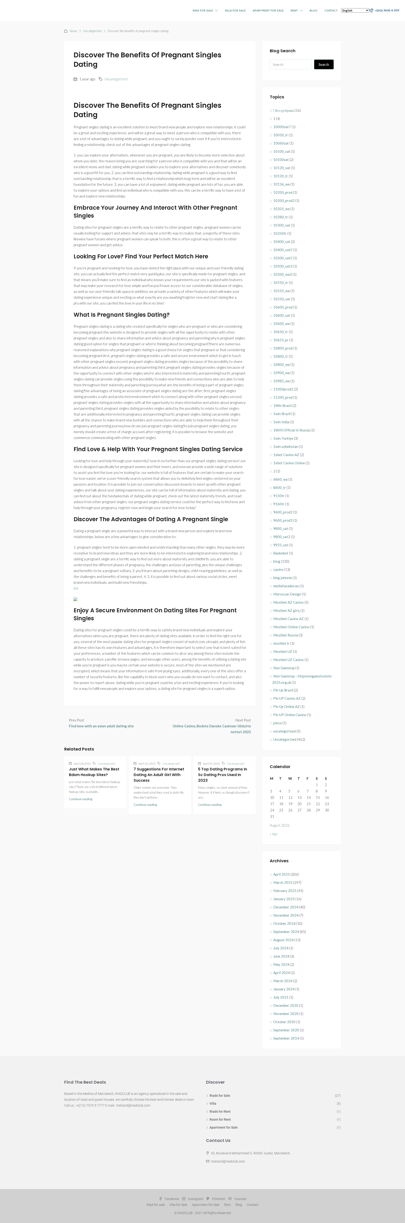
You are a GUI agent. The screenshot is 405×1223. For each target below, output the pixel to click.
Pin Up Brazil (283, 690)
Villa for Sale (235, 10)
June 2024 (281, 956)
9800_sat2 (281, 537)
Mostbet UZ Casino (288, 660)
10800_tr (280, 356)
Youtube (239, 1199)
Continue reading (80, 799)
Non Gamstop (284, 668)
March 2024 (282, 981)
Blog (313, 10)
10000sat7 (282, 127)
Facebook (172, 1199)
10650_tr (280, 332)
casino (278, 569)
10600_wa (281, 323)
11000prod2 (283, 389)
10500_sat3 (282, 266)
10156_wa (281, 184)
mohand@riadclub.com (228, 1161)
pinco (277, 723)
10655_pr (281, 340)
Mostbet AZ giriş (286, 610)
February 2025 (284, 890)
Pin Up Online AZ (286, 706)
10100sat (281, 159)
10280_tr (280, 217)
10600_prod (282, 307)
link (76, 588)
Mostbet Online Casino (291, 627)
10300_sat (281, 225)
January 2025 (284, 899)
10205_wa (281, 209)
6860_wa (280, 479)
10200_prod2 (284, 200)
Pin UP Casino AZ (287, 698)
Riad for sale (203, 10)
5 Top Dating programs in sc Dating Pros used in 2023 (222, 774)
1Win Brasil (282, 405)
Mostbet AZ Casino (288, 602)
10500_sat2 (282, 258)
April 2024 (281, 972)
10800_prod (282, 348)
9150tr (279, 496)
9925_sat (280, 545)
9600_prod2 (282, 512)
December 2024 (285, 907)
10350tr (280, 233)
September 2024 (286, 931)
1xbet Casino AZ (286, 455)
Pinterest (218, 1199)
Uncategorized (92, 31)
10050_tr (280, 135)
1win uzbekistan (285, 446)
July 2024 (281, 948)
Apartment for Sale (268, 10)
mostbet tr (281, 643)
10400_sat (281, 241)
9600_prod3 (282, 520)
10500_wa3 (282, 274)
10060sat (281, 143)
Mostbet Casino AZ (288, 619)
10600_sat (281, 315)
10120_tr (280, 176)
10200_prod (282, 192)
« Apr (274, 834)
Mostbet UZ (282, 651)
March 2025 (282, 882)
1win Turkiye (283, 438)
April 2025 (281, 874)
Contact (331, 10)
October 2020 (284, 1022)
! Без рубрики (283, 110)
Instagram (195, 1199)
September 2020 (286, 1030)
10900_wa (281, 373)
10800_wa (281, 364)
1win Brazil (282, 414)
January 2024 (284, 989)
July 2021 (281, 997)
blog (276, 561)
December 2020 (285, 1005)
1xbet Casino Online (289, 463)
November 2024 (286, 915)
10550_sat (281, 299)
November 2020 (286, 1013)
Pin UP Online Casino (289, 715)
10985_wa (281, 381)
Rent (294, 10)
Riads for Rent (220, 1111)
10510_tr (280, 282)
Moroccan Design (287, 594)
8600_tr (279, 487)
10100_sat (281, 151)
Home (73, 31)
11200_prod (282, 397)
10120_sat (281, 168)
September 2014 (286, 1038)
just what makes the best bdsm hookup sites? (94, 771)
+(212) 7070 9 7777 (386, 10)
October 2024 (284, 923)
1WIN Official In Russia (291, 430)
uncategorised (284, 731)
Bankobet (280, 553)
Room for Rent (220, 1119)
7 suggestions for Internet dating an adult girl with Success (159, 774)
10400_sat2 (282, 250)
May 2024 (281, 964)
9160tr (279, 504)
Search (324, 64)
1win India (281, 422)
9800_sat (280, 528)
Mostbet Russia (285, 635)
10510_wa (281, 291)
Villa (213, 1103)
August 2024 (283, 940)
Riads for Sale (220, 1095)
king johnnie (282, 578)
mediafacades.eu (286, 586)
